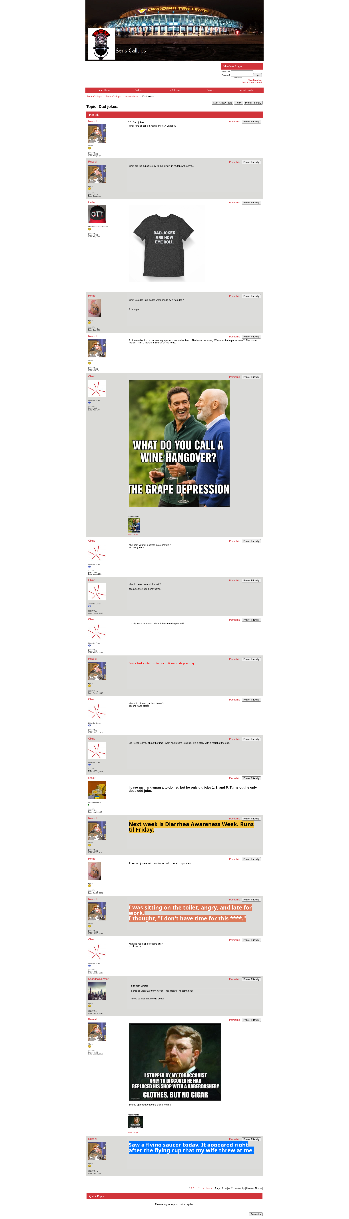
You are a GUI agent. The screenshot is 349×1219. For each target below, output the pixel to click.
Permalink (234, 121)
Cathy (91, 202)
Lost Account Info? (252, 82)
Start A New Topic (222, 102)
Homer (92, 295)
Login (257, 75)
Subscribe (256, 1214)
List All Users (175, 90)
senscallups (131, 96)
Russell (92, 121)
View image (133, 534)
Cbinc (91, 376)
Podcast (139, 90)
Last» (209, 1188)
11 (199, 1188)
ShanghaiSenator (98, 978)
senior (91, 777)
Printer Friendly (253, 102)
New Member (255, 80)
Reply (239, 102)
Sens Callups (94, 96)
